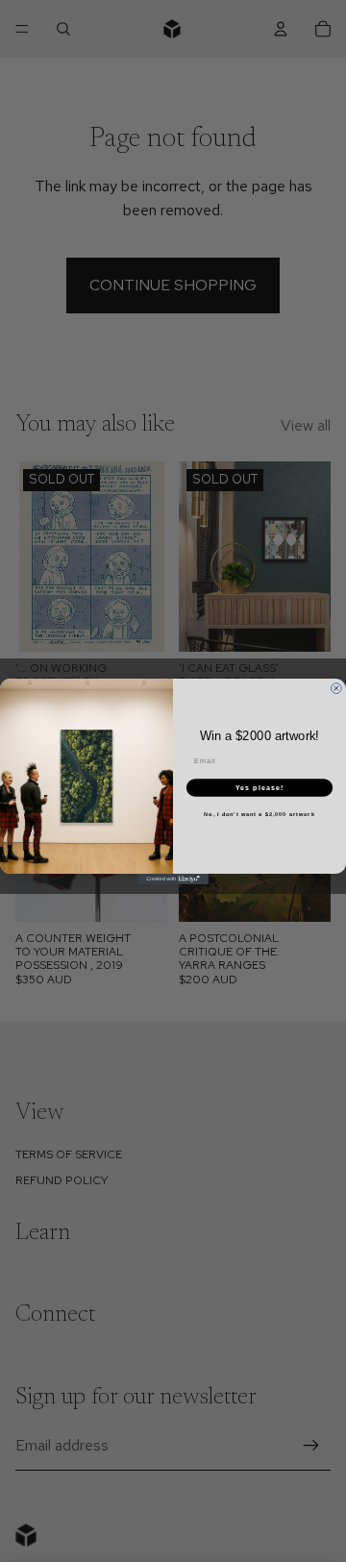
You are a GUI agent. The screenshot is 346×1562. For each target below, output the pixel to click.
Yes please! (259, 787)
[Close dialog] (336, 687)
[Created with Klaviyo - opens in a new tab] (173, 879)
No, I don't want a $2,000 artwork (259, 813)
